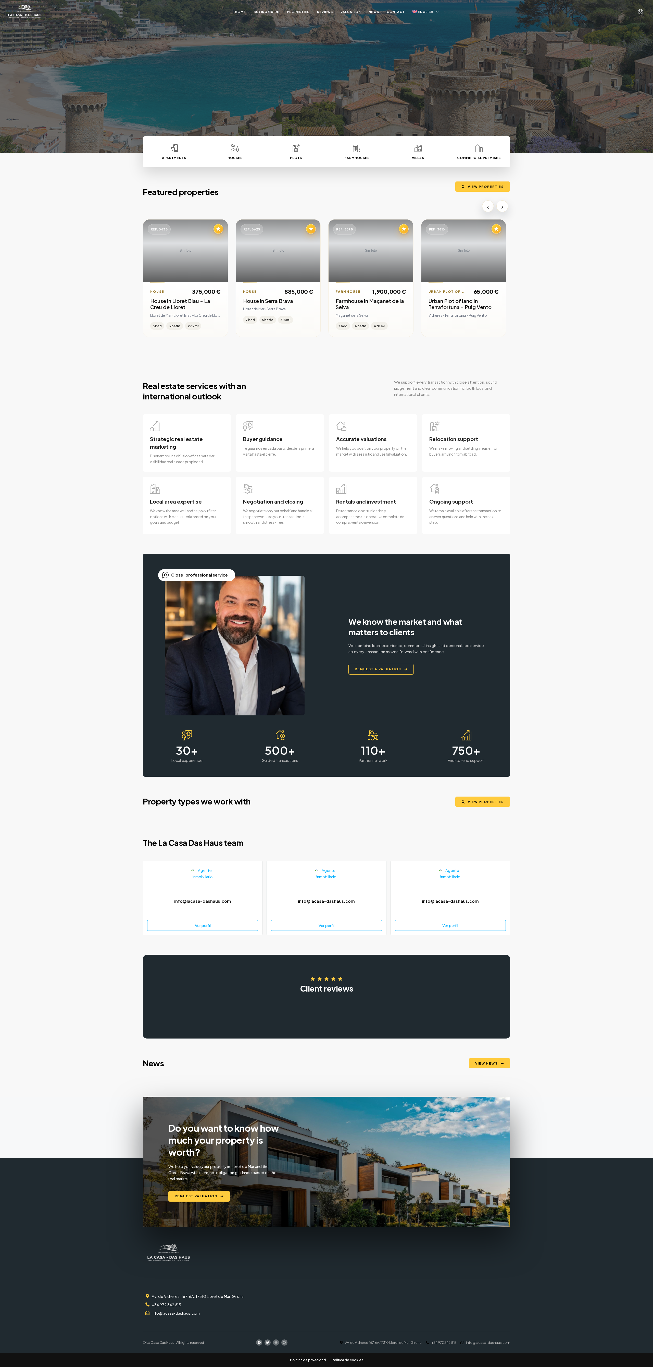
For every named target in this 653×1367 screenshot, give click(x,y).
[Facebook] (259, 1342)
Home (240, 12)
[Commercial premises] (479, 148)
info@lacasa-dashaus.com (202, 901)
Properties (298, 12)
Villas (418, 158)
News (374, 12)
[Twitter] (268, 1342)
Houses (235, 158)
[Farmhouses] (357, 148)
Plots (296, 158)
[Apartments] (174, 148)
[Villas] (418, 148)
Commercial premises (479, 158)
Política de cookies (347, 1360)
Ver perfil (203, 925)
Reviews (325, 12)
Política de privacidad (308, 1360)
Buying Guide (266, 12)
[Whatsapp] (284, 1342)
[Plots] (296, 148)
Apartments (174, 158)
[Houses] (235, 148)
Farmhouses (357, 158)
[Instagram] (276, 1342)
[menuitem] (640, 11)
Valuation (351, 12)
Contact (396, 12)
